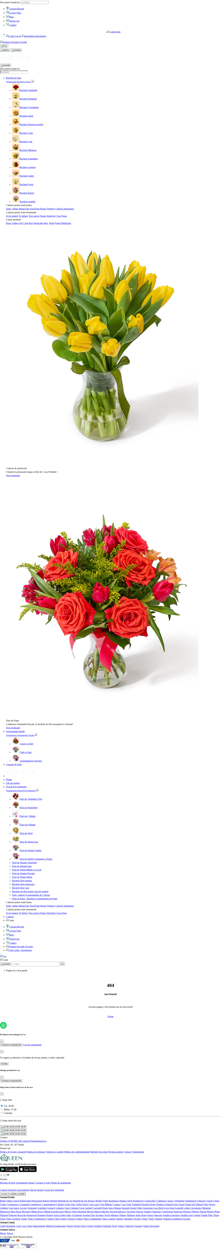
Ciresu (216, 1201)
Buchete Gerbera (28, 167)
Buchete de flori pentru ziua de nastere (30, 891)
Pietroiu (195, 1211)
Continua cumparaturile (11, 1045)
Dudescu (160, 1204)
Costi (18, 1226)
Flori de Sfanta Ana (29, 842)
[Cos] (4, 46)
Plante (9, 779)
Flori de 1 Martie (27, 816)
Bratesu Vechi (126, 1201)
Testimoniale (138, 1152)
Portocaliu (38, 223)
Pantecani (178, 1211)
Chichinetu (179, 1201)
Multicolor (66, 223)
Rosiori (49, 1215)
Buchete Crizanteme (29, 107)
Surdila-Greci (187, 1215)
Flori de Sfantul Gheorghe (24, 862)
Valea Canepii (108, 1219)
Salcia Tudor (60, 1215)
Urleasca (71, 1219)
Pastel (58, 223)
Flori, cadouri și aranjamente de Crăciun (31, 895)
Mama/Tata (24, 209)
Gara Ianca (14, 1208)
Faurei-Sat (190, 1204)
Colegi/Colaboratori (64, 209)
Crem (25, 223)
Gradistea (41, 1208)
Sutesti (197, 1215)
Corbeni (60, 1204)
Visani (144, 1219)
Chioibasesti (190, 1201)
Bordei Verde (101, 1201)
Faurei (182, 1204)
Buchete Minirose (28, 150)
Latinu (187, 1208)
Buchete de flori (7, 1183)
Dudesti (169, 1204)
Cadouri (10, 916)
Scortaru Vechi (103, 1215)
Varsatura (128, 1219)
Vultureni (167, 1219)
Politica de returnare (35, 1152)
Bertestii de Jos (65, 1201)
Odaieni (147, 1211)
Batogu (46, 1201)
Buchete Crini (26, 133)
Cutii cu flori (26, 752)
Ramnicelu (32, 1215)
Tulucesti (129, 1226)
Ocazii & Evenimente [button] (16, 786)
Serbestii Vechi (110, 1226)
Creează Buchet (16, 9)
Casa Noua (61, 216)
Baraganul (37, 1201)
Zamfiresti (177, 1219)
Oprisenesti (167, 1211)
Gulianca (59, 1208)
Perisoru (187, 1211)
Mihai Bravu (37, 1211)
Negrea (69, 1226)
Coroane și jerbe (43, 1183)
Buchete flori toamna (22, 880)
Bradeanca (114, 1201)
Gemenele (32, 1208)
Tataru (216, 1215)
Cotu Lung (93, 1204)
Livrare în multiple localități (13, 1194)
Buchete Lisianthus (29, 158)
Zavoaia (186, 1219)
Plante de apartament (61, 1183)
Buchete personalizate (18, 1190)
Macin (3, 1233)
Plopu (217, 1211)
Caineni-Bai (150, 1201)
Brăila (3, 1201)
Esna (175, 1204)
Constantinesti (48, 1204)
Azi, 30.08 (9, 1106)
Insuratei (126, 1208)
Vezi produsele (13, 475)
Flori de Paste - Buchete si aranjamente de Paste (34, 898)
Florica (212, 1204)
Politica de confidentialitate (77, 1152)
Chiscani (201, 1201)
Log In (17, 36)
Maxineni (26, 1211)
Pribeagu (13, 1215)
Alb (21, 223)
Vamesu (119, 1219)
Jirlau (139, 1208)
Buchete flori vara (20, 888)
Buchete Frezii (26, 184)
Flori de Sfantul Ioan (22, 866)
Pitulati (203, 1211)
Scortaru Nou (88, 1215)
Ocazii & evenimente (54, 1190)
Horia (105, 1208)
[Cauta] (62, 964)
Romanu (41, 1215)
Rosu (8, 223)
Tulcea (10, 1233)
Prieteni (50, 209)
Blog (11, 17)
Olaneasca (157, 1211)
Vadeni (79, 1219)
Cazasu (169, 1201)
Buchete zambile (27, 201)
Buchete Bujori (27, 193)
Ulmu (57, 1219)
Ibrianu (117, 1208)
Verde (51, 223)
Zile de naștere (13, 783)
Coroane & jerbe (14, 764)
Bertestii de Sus (80, 1201)
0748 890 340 (11, 1141)
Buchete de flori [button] (13, 78)
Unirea (63, 1219)
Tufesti (50, 1219)
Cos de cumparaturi (32, 1044)
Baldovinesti (26, 1201)
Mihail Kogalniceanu (54, 1211)
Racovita (22, 1215)
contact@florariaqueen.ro (34, 1141)
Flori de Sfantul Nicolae (23, 873)
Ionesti (133, 1208)
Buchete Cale (26, 141)
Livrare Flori (15, 13)
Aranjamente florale (25, 1183)
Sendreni (98, 1226)
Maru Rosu (15, 1211)
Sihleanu (114, 1215)
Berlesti (53, 1201)
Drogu (153, 1204)
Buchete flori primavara (23, 884)
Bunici (43, 209)
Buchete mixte (26, 116)
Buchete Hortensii (28, 99)
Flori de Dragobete (28, 807)
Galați (3, 1226)
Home (111, 1016)
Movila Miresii (94, 1211)
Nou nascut (34, 216)
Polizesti (4, 1215)
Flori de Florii (26, 833)
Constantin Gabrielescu (30, 1204)
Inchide (4, 1064)
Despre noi (14, 21)
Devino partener (115, 1152)
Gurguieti (97, 1208)
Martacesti (5, 1211)
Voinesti (158, 1219)
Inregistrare (40, 36)
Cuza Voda (126, 1204)
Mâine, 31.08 (10, 1109)
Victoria (137, 1219)
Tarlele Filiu (206, 1215)
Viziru (151, 1219)
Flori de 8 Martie (27, 824)
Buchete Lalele (27, 176)
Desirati (145, 1204)
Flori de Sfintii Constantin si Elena (36, 859)
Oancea (139, 1211)
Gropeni (51, 1208)
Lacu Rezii (158, 1208)
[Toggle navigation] (5, 50)
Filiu (206, 1204)
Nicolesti (131, 1211)
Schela (90, 1226)
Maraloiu (206, 1208)
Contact (12, 25)
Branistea (10, 1226)
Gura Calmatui (72, 1208)
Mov (46, 223)
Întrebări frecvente (98, 1152)
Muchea (105, 1211)
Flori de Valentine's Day (31, 799)
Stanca (150, 1215)
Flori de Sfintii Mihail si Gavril (26, 870)
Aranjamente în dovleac (31, 761)
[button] (113, 31)
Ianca (111, 1208)
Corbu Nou (69, 1204)
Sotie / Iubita (12, 209)
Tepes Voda (5, 1219)
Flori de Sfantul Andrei (30, 850)
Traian (24, 1219)
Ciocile (209, 1201)
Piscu (83, 1226)
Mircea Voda (70, 1211)
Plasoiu (210, 1211)
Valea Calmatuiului (92, 1219)
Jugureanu (148, 1208)
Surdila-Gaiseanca (171, 1215)
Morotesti (81, 1211)
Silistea (122, 1215)
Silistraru (131, 1215)
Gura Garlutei (85, 1208)
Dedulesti (136, 1204)
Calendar (8, 1113)
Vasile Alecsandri (151, 1226)
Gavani (23, 1208)
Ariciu (16, 1201)
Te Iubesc (23, 216)
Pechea (77, 1226)
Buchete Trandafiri (28, 90)
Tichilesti (16, 1219)
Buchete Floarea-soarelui (31, 124)
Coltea (3, 1204)
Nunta (43, 216)
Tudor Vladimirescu (37, 1219)
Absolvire (51, 216)
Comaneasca (13, 1204)
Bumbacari (138, 1201)
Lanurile (179, 1208)
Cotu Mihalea (105, 1204)
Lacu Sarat (169, 1208)
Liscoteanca (196, 1208)
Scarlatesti (77, 1215)
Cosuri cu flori (26, 743)
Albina (9, 1201)
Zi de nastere (12, 216)
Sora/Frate (35, 209)
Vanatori (138, 1226)
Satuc (69, 1215)
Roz (31, 223)
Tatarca (121, 1226)
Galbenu (4, 1208)
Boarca (91, 1201)
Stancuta (158, 1215)
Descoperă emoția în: (10, 2)
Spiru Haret (141, 1215)
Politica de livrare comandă (13, 1152)
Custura (116, 1204)
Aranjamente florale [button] (15, 731)
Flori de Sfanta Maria (22, 877)
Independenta (38, 1226)
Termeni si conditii (54, 1152)
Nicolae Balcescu (118, 1211)
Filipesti (199, 1204)
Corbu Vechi (82, 1204)
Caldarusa (161, 1201)
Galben (15, 223)
